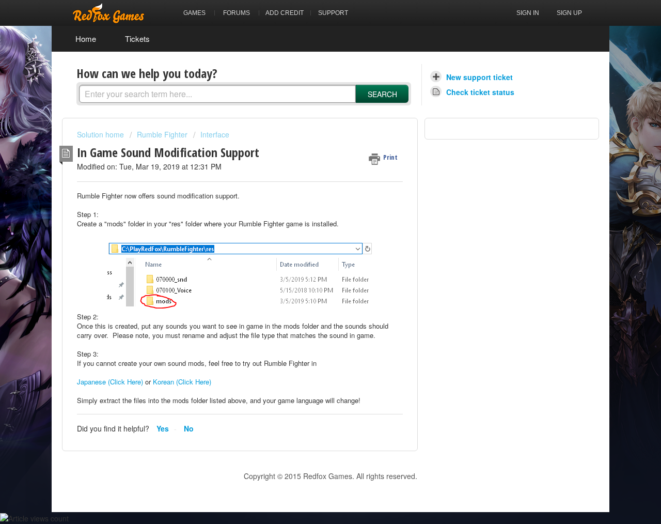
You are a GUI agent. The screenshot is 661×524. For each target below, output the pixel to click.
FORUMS (236, 13)
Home (85, 38)
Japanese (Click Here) (110, 382)
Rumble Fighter (162, 134)
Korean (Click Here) (182, 382)
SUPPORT (333, 13)
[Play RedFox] (108, 13)
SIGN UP (569, 13)
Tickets (137, 38)
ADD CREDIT (284, 13)
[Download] (311, 125)
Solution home (101, 134)
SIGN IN (527, 13)
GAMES (194, 13)
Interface (214, 134)
